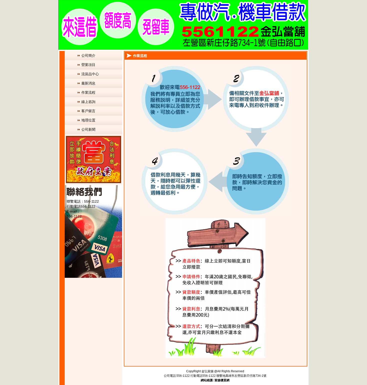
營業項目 (88, 65)
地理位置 (88, 120)
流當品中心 (90, 74)
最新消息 (88, 83)
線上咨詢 (88, 102)
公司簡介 (88, 55)
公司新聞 (88, 129)
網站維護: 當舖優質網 (215, 380)
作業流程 (88, 92)
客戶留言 (88, 111)
